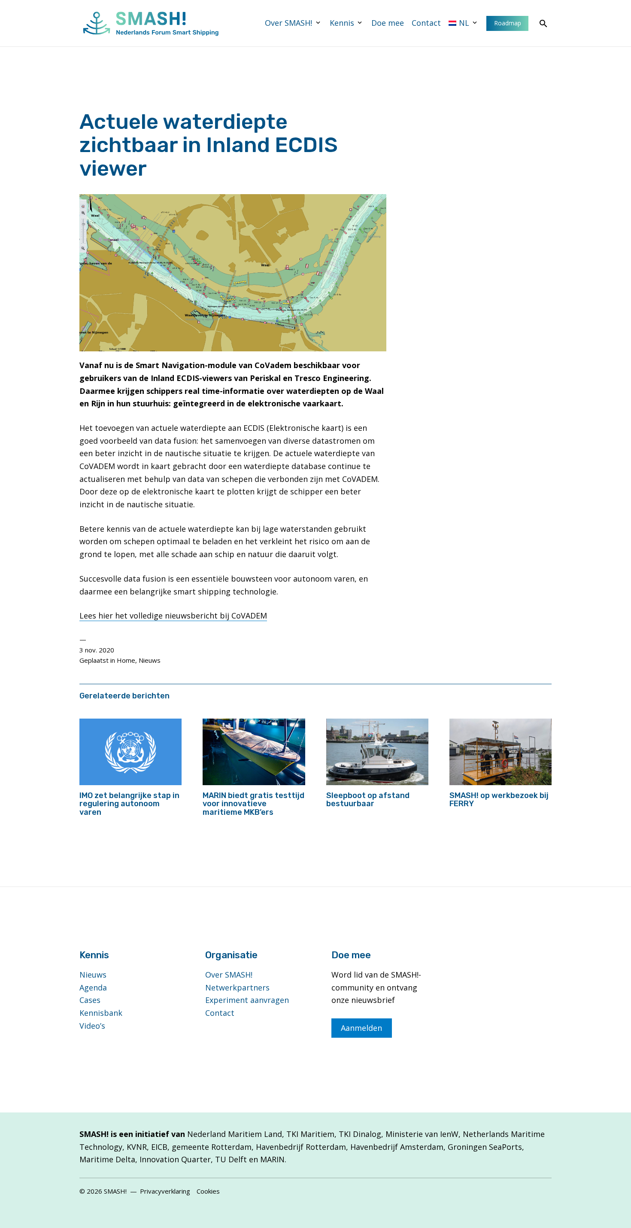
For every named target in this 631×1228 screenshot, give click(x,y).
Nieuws (150, 660)
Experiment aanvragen (247, 1000)
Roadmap (507, 23)
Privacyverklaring (165, 1191)
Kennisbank (100, 1013)
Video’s (92, 1026)
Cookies (208, 1191)
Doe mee (387, 23)
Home (126, 660)
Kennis (342, 23)
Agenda (93, 987)
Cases (89, 1000)
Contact (426, 23)
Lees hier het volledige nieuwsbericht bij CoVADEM (173, 615)
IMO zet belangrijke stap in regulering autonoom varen (129, 804)
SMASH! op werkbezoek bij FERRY (499, 800)
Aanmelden (361, 1028)
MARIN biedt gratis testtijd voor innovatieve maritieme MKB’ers (253, 804)
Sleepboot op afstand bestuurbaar (368, 800)
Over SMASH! (288, 23)
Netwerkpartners (237, 987)
